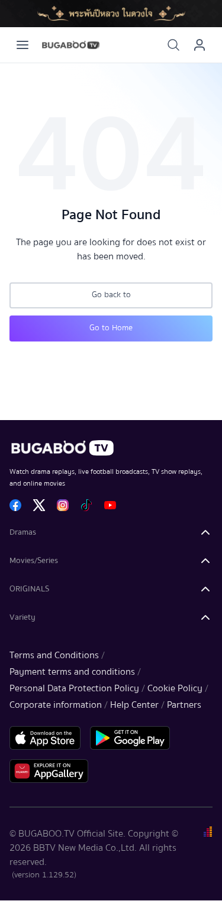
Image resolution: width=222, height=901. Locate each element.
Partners (184, 705)
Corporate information (55, 705)
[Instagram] (63, 505)
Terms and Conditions (54, 655)
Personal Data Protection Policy (74, 688)
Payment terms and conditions (72, 671)
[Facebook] (15, 505)
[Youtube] (110, 505)
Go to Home (111, 327)
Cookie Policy (174, 688)
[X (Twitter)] (39, 505)
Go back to (111, 294)
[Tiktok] (86, 505)
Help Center (134, 705)
